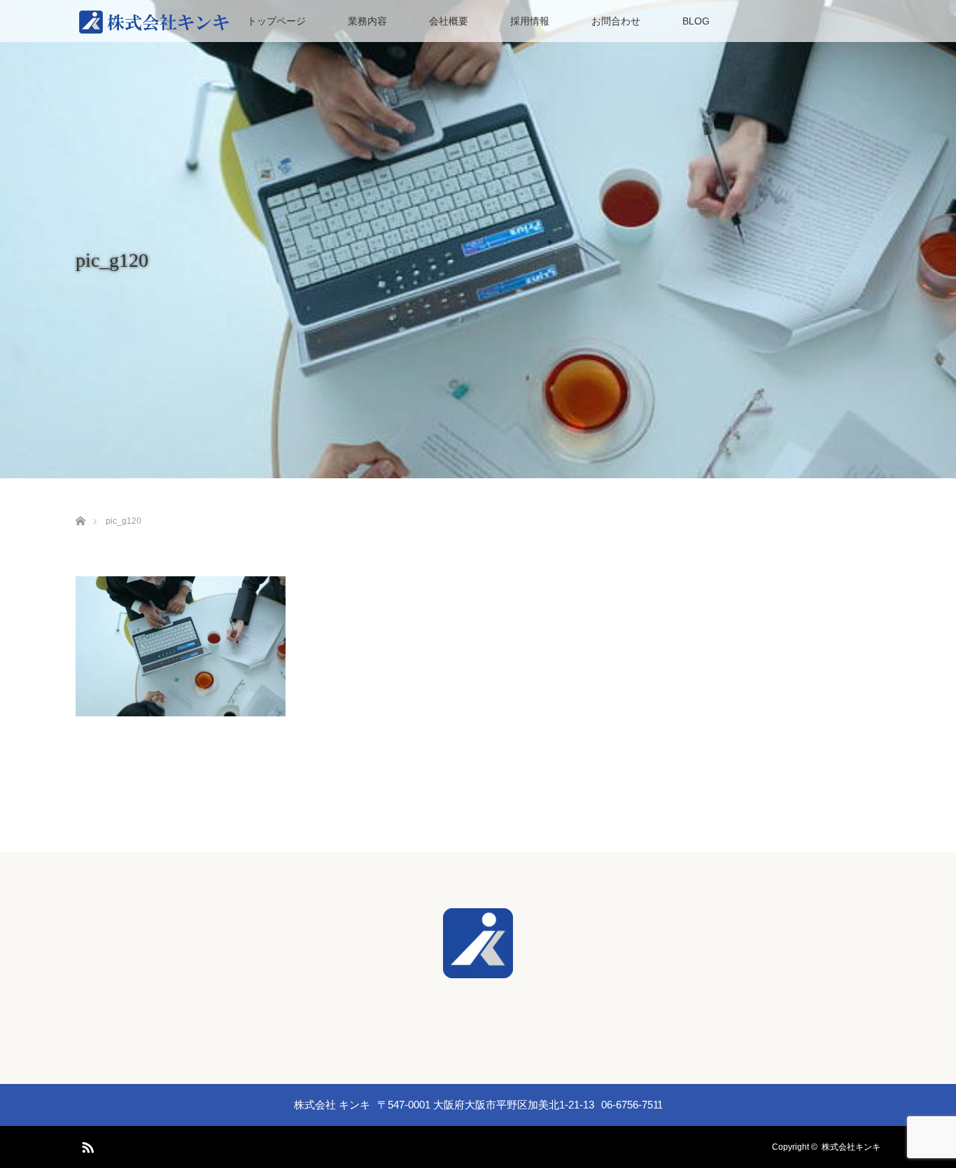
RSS (86, 1144)
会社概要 (448, 21)
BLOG (696, 21)
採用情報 (529, 21)
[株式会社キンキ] (478, 968)
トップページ (276, 21)
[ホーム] (80, 504)
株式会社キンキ (851, 1147)
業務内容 (367, 21)
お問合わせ (615, 21)
